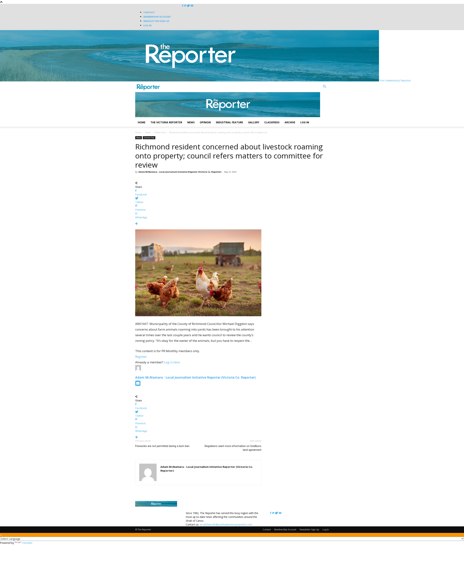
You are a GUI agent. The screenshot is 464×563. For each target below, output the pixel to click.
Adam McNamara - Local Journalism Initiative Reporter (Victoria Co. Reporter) (179, 171)
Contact (149, 12)
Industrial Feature (229, 122)
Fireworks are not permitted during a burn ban (162, 446)
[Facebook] (183, 5)
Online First (160, 132)
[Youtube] (192, 5)
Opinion (205, 122)
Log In (147, 25)
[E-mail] (137, 384)
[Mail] (185, 5)
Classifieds (271, 122)
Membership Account (157, 16)
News (191, 122)
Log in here (172, 362)
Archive (290, 122)
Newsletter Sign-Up (156, 21)
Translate (26, 543)
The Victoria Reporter (166, 122)
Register (141, 356)
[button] (324, 87)
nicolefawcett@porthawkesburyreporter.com (226, 524)
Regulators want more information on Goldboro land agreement (233, 447)
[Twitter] (189, 5)
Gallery (253, 122)
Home (141, 122)
